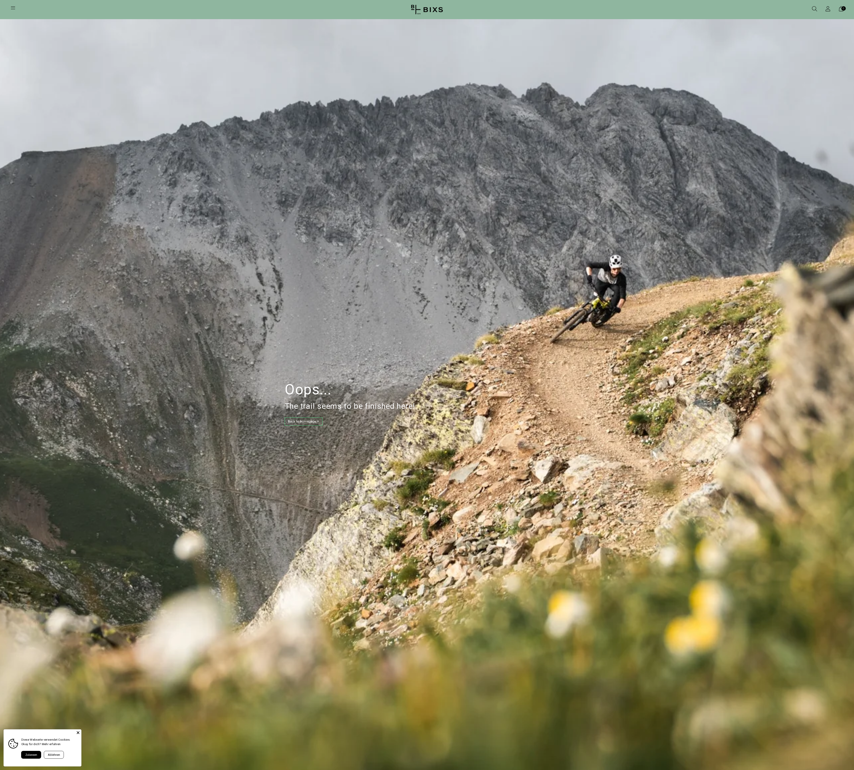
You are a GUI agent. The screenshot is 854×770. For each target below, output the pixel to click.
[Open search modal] (814, 9)
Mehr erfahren (51, 744)
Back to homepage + (303, 421)
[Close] (78, 732)
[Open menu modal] (13, 9)
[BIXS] (427, 9)
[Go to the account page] (828, 9)
